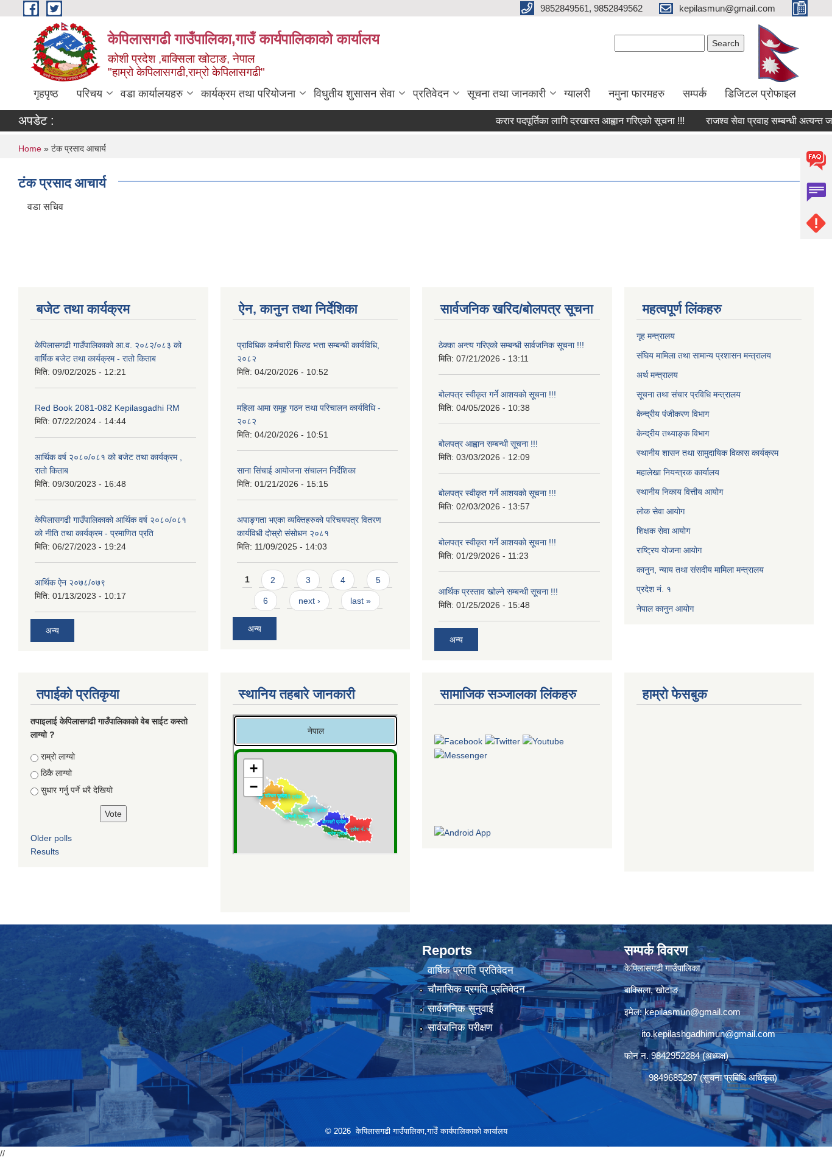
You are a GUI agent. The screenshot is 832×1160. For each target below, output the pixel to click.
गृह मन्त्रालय (656, 336)
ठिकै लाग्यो (56, 773)
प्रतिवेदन (431, 94)
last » (360, 601)
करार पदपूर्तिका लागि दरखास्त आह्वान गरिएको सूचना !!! (568, 121)
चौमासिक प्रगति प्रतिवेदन (476, 989)
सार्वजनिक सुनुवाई (460, 1009)
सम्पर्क (695, 94)
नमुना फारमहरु (636, 94)
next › (309, 601)
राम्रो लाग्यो (58, 756)
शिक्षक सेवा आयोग (664, 531)
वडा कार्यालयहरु (152, 94)
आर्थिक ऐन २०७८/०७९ (70, 582)
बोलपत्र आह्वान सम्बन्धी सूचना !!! (488, 444)
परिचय (89, 94)
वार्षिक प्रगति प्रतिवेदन (470, 970)
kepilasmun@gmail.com (692, 1012)
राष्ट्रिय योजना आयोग (670, 550)
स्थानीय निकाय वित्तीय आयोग (680, 492)
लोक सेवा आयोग (661, 511)
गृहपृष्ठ (45, 94)
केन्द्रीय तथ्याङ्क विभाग (672, 433)
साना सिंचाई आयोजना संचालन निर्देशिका (296, 470)
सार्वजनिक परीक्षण (460, 1027)
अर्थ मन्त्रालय (658, 375)
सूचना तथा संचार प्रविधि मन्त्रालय (689, 394)
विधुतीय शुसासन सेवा (354, 94)
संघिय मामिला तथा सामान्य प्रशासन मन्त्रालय (705, 355)
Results (44, 851)
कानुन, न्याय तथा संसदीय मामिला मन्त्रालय (700, 570)
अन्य (52, 630)
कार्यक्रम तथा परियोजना (248, 94)
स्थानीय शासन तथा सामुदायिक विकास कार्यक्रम (708, 453)
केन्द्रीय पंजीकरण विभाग (673, 414)
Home (29, 148)
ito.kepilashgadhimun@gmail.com (708, 1034)
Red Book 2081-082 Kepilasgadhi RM (107, 408)
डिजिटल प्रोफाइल (760, 94)
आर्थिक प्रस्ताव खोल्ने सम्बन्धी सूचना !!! (498, 591)
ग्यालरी (577, 94)
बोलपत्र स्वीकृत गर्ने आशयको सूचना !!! (497, 394)
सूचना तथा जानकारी (506, 94)
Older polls (51, 838)
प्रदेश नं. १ (655, 589)
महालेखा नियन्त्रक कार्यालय (679, 472)
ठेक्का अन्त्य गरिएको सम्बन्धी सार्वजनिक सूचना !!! (511, 345)
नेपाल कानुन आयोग (666, 608)
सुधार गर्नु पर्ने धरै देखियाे (77, 790)
